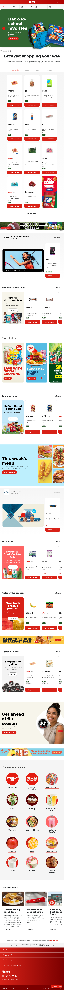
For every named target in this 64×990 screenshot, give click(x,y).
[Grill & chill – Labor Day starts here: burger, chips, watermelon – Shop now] (36, 363)
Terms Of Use (48, 986)
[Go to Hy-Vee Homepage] (32, 2)
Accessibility (58, 988)
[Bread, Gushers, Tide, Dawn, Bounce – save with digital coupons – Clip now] (13, 363)
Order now (7, 929)
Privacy (15, 986)
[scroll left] (4, 28)
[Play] (23, 515)
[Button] (1, 51)
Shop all (58, 287)
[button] (49, 272)
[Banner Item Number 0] (3, 51)
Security (41, 986)
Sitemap (10, 986)
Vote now (53, 929)
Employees (23, 988)
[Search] (58, 2)
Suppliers (40, 988)
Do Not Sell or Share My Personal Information (28, 986)
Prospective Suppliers (32, 988)
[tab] (15, 70)
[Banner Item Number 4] (10, 51)
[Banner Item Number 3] (8, 51)
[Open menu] (3, 2)
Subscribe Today (53, 940)
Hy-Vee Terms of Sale (43, 945)
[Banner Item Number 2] (6, 51)
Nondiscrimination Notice (49, 988)
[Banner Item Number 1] (5, 51)
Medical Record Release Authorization (11, 988)
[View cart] (61, 2)
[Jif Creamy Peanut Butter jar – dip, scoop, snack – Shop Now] (49, 192)
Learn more (30, 929)
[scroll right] (60, 28)
